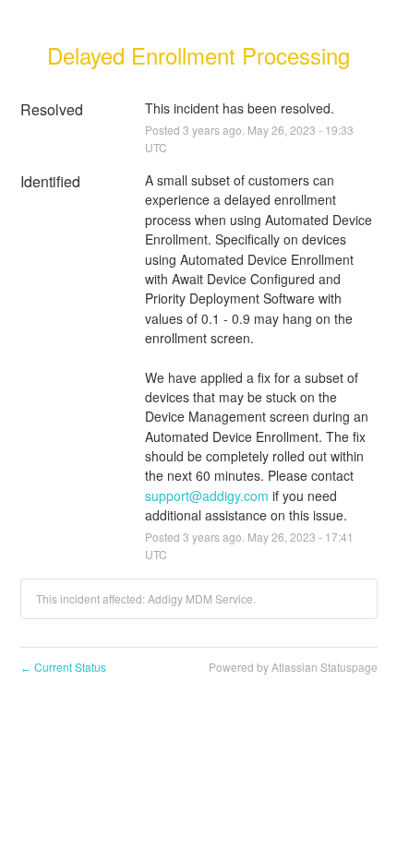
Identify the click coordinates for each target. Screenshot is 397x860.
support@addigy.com (207, 495)
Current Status (63, 667)
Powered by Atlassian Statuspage (293, 667)
